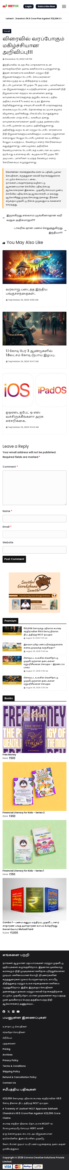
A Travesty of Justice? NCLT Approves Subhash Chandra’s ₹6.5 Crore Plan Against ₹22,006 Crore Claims (31, 1113)
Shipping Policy (11, 1071)
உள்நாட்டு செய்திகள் (15, 1026)
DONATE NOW (38, 592)
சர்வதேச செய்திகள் (14, 1032)
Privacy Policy (10, 1060)
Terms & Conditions (14, 1066)
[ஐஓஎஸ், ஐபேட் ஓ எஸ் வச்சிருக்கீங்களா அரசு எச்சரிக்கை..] (34, 375)
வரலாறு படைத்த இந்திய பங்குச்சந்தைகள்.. (26, 291)
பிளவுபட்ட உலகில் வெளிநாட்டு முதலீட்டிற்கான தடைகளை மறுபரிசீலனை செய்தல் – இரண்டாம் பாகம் (44, 662)
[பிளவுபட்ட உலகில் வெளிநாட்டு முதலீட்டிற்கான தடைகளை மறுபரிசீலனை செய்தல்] (12, 680)
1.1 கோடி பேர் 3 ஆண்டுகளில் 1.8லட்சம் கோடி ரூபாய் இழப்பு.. (30, 353)
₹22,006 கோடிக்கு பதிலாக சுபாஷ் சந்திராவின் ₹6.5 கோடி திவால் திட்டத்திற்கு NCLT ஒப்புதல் (42, 631)
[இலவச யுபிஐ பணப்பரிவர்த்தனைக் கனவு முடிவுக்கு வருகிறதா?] (12, 646)
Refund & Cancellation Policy (19, 1077)
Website (8, 542)
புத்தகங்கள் (9, 1043)
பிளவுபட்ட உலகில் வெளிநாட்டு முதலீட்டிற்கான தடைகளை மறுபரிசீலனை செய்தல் (41, 680)
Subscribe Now (46, 6)
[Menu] (64, 6)
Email (7, 527)
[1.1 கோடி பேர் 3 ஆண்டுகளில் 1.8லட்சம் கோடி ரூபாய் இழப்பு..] (34, 314)
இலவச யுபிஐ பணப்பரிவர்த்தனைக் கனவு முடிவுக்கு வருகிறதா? (43, 646)
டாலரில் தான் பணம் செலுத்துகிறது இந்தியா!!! (38, 230)
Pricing (6, 1049)
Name (7, 511)
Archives (8, 1054)
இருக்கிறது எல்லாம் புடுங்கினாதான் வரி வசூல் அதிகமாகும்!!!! (34, 218)
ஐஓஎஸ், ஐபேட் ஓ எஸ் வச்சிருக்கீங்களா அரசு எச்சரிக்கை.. (24, 416)
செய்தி (7, 31)
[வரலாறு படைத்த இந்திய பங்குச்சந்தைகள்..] (34, 252)
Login (28, 6)
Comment (10, 467)
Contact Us (9, 1082)
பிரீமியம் (7, 1037)
